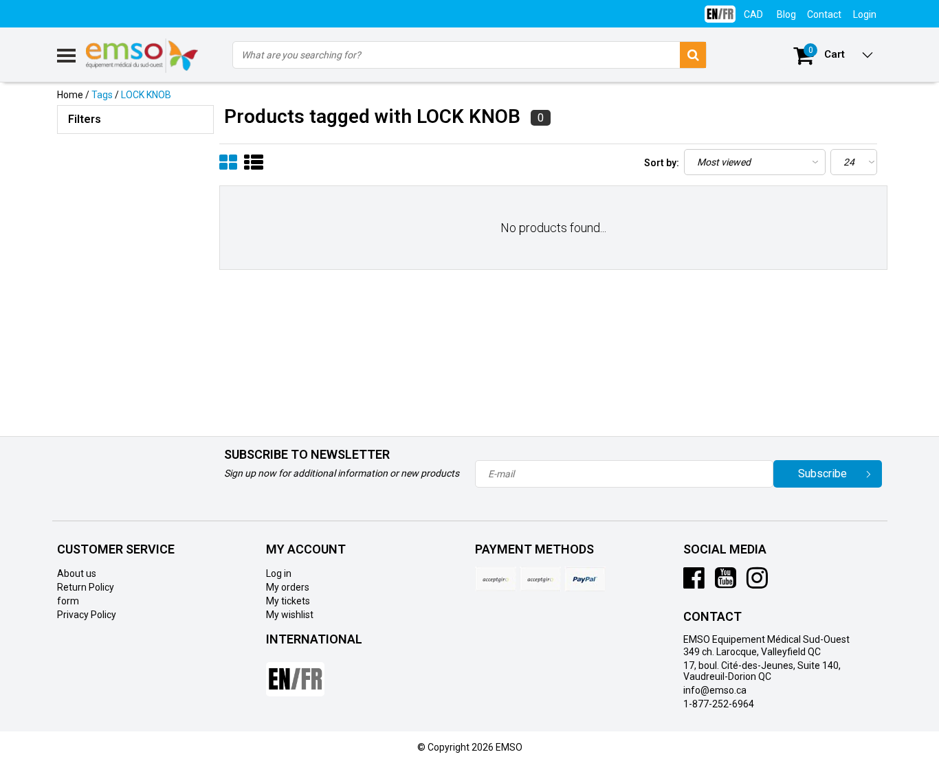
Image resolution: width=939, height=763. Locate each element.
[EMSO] (135, 199)
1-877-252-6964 (718, 703)
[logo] (142, 55)
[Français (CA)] (720, 8)
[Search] (693, 55)
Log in (278, 573)
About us (76, 573)
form (68, 600)
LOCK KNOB (146, 94)
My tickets (288, 600)
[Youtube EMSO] (725, 583)
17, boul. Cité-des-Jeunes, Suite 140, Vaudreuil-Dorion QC (762, 671)
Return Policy (85, 587)
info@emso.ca (715, 690)
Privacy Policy (86, 614)
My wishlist (289, 614)
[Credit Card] (495, 579)
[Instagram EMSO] (757, 583)
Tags (102, 94)
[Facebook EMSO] (694, 583)
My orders (287, 587)
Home (70, 94)
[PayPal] (540, 579)
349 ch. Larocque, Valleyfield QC (752, 651)
